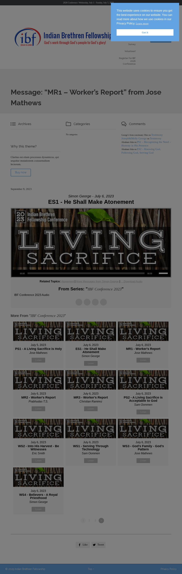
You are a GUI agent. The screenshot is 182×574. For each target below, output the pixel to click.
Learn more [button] (142, 23)
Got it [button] (145, 32)
